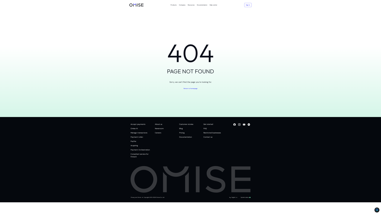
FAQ (205, 128)
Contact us (207, 137)
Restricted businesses (212, 133)
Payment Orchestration (140, 150)
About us (158, 124)
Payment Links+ (137, 137)
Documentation (185, 137)
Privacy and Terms (136, 197)
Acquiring (134, 145)
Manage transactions (139, 133)
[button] (173, 5)
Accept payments (138, 124)
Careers (158, 133)
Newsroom (159, 128)
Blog (181, 128)
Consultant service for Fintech (140, 155)
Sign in (248, 5)
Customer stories (186, 124)
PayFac (133, 141)
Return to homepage (190, 88)
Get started (208, 124)
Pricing (182, 133)
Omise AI (134, 128)
